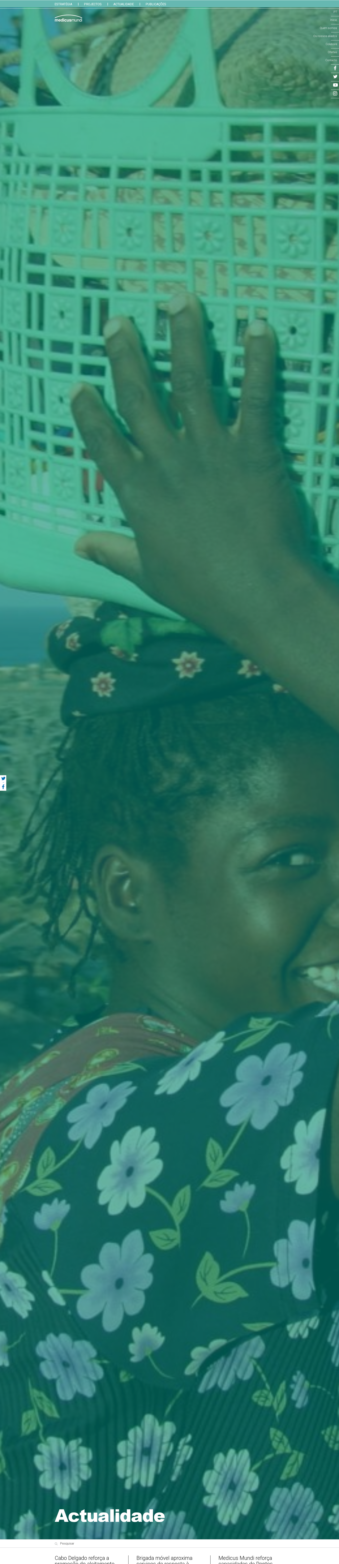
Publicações (156, 4)
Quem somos (328, 28)
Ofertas (332, 52)
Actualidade (123, 4)
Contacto (331, 60)
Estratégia (63, 4)
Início (333, 20)
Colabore (331, 44)
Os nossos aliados (325, 36)
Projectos (93, 4)
